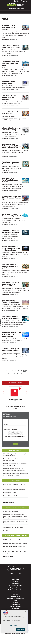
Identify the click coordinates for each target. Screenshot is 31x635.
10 (12, 370)
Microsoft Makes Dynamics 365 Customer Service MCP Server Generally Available (15, 474)
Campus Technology (15, 588)
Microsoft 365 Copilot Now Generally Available (11, 317)
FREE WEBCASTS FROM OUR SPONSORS (15, 507)
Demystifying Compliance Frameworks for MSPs (15, 543)
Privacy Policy (14, 429)
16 (8, 373)
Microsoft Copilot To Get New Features (10, 113)
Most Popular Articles (15, 450)
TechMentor (15, 608)
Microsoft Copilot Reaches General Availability (11, 129)
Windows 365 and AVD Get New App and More (10, 231)
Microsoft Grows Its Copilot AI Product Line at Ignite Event (11, 266)
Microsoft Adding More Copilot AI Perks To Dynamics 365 (10, 284)
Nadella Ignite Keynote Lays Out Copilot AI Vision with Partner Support (11, 248)
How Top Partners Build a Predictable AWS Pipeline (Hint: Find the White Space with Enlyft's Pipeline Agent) (15, 516)
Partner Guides (15, 480)
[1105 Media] (15, 573)
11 (15, 370)
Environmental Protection (15, 590)
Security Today (15, 604)
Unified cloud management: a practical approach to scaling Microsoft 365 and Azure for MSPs (15, 552)
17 (11, 373)
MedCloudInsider (15, 596)
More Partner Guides (8, 502)
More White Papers (8, 556)
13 (21, 370)
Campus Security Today (15, 585)
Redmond (15, 602)
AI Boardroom (15, 579)
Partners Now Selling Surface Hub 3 (9, 82)
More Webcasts (7, 531)
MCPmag (15, 594)
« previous (5, 370)
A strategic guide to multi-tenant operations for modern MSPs (14, 547)
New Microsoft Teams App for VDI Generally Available (11, 97)
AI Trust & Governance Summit (10, 511)
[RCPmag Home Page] (15, 4)
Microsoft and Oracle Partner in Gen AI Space (10, 301)
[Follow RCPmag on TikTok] (19, 1)
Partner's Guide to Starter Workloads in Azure (14, 495)
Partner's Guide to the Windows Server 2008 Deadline (14, 485)
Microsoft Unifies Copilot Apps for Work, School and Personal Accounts (15, 464)
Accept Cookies (20, 629)
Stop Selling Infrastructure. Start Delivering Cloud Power (15, 522)
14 (24, 370)
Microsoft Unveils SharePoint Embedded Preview (10, 180)
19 (17, 373)
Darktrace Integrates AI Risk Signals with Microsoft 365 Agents (13, 459)
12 (18, 370)
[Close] (25, 611)
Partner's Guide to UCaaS (9, 492)
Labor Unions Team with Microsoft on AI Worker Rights (10, 63)
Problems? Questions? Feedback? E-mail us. (15, 633)
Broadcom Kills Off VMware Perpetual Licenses (8, 27)
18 (14, 373)
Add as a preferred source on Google (16, 8)
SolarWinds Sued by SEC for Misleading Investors (10, 349)
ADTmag (15, 581)
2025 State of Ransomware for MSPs (12, 540)
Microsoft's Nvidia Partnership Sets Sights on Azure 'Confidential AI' (11, 146)
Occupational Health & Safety (15, 598)
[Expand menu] (28, 2)
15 (26, 370)
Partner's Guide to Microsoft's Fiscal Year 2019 (14, 499)
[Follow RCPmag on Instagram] (21, 1)
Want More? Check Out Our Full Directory (15, 407)
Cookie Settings (13, 625)
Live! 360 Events (15, 592)
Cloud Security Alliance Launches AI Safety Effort (11, 46)
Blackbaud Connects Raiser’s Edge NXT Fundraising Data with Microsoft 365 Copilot (14, 469)
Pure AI (15, 600)
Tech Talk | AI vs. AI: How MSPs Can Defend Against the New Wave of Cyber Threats (14, 527)
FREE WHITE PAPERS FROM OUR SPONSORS (15, 535)
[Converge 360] (15, 569)
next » (21, 373)
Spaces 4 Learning (15, 606)
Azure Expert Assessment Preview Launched (11, 163)
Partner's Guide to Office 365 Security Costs (14, 489)
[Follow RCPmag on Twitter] (17, 1)
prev (3, 392)
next (27, 392)
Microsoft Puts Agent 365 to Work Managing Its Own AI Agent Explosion (14, 454)
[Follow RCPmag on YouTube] (24, 1)
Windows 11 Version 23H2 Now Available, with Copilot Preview (11, 334)
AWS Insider (15, 583)
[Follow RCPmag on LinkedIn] (15, 1)
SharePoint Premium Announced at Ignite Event (11, 215)
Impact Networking (15, 399)
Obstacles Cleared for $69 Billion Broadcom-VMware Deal (11, 198)
